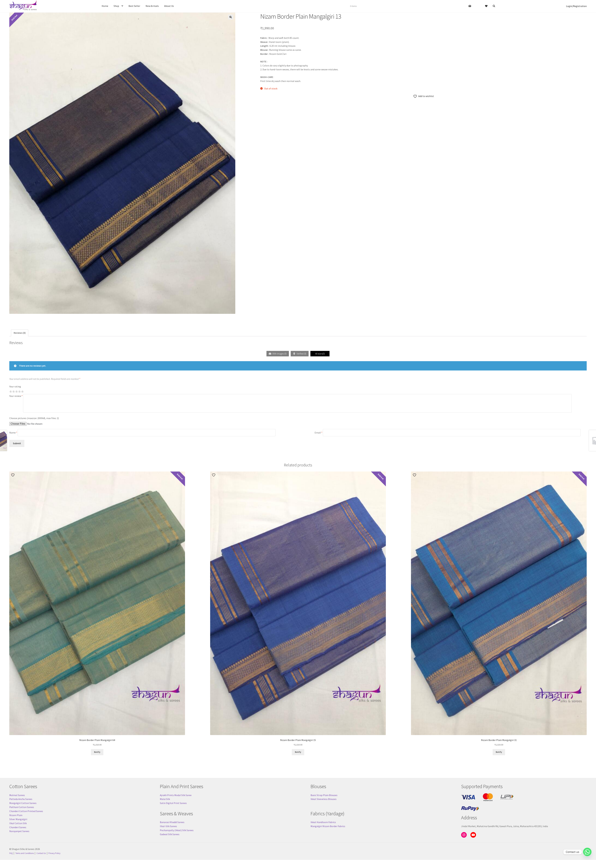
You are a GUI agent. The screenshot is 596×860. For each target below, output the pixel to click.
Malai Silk (165, 799)
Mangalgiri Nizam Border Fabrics (328, 826)
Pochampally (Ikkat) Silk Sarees (177, 830)
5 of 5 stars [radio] (22, 391)
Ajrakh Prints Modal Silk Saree (176, 795)
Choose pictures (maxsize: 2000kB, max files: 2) (34, 418)
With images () (279, 353)
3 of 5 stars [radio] (16, 391)
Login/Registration (576, 6)
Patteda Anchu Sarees (20, 799)
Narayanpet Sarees (19, 831)
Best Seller (134, 5)
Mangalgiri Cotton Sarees (22, 803)
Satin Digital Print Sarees (173, 803)
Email (318, 432)
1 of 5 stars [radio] (10, 391)
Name (13, 432)
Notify (97, 752)
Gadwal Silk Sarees (169, 834)
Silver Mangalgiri (18, 819)
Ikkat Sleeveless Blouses (323, 799)
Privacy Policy (54, 853)
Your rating (15, 386)
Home (105, 5)
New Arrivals (152, 5)
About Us (169, 5)
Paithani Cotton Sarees (21, 807)
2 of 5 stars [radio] (13, 391)
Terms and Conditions (24, 853)
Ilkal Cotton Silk (18, 823)
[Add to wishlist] (13, 475)
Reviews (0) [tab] (20, 332)
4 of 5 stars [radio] (19, 391)
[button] (230, 17)
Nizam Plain (15, 815)
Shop (116, 5)
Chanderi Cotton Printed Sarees (26, 811)
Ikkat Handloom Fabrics (323, 822)
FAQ (11, 853)
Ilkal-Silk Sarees (168, 826)
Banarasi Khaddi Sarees (172, 822)
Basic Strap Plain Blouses (324, 795)
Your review (16, 395)
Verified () (301, 353)
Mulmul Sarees (17, 795)
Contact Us (41, 853)
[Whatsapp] (587, 852)
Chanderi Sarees (17, 827)
